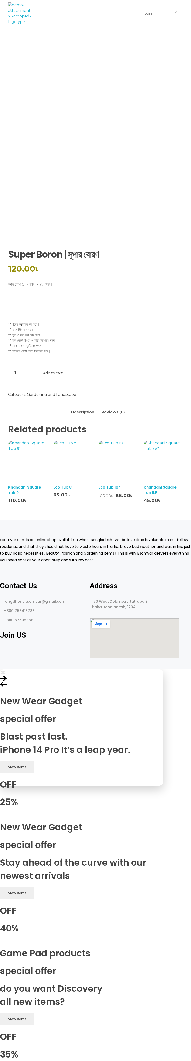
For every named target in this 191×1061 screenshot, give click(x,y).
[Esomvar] (20, 13)
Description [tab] (82, 412)
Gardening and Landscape (51, 394)
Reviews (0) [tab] (113, 412)
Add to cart (53, 373)
